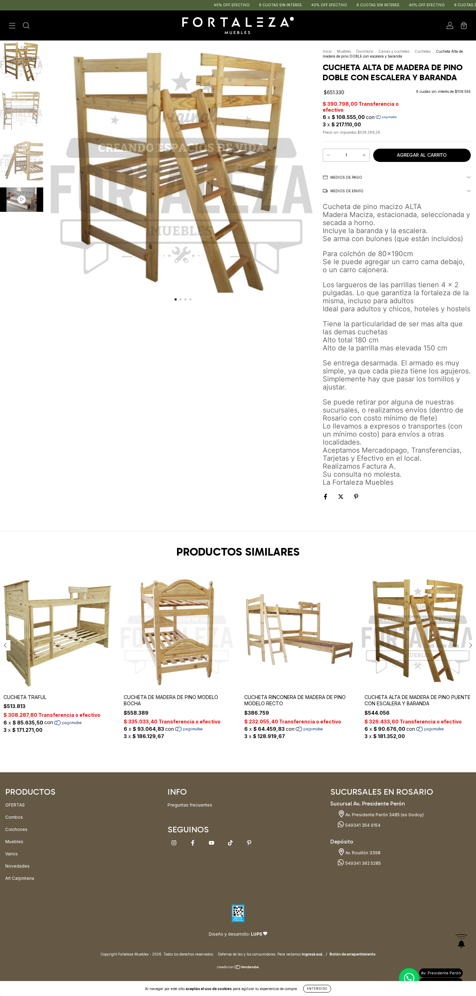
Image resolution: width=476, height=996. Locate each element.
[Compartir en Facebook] (326, 496)
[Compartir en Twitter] (341, 496)
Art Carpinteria (19, 878)
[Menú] (12, 26)
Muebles (344, 51)
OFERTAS (15, 805)
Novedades (17, 866)
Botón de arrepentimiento (353, 954)
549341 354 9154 (362, 825)
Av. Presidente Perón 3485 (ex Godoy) (384, 814)
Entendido (317, 988)
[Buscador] (26, 26)
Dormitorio (364, 51)
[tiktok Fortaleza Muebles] (231, 842)
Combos (14, 817)
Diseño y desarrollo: (235, 934)
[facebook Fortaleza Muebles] (193, 842)
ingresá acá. (312, 954)
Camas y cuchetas (393, 51)
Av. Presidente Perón (441, 973)
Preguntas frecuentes (190, 805)
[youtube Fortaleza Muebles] (212, 842)
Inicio (327, 51)
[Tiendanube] (238, 968)
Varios (11, 853)
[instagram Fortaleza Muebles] (174, 842)
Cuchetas (423, 51)
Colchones (16, 829)
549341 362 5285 (362, 863)
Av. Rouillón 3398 (362, 852)
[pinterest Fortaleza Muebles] (249, 842)
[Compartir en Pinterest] (356, 496)
